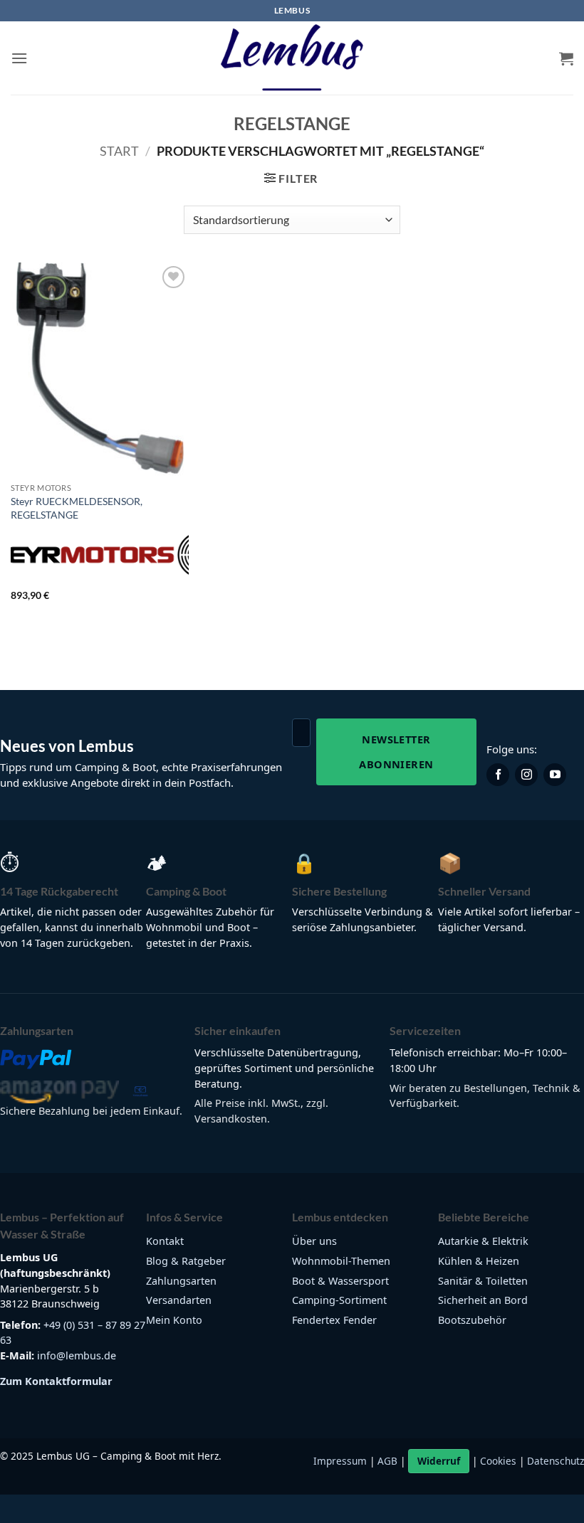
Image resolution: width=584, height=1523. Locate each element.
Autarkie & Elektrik (483, 1241)
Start (119, 151)
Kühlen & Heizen (478, 1261)
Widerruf (438, 1461)
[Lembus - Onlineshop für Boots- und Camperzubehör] (292, 58)
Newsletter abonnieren (396, 751)
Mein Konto (174, 1320)
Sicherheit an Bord (483, 1300)
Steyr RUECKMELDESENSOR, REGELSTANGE (76, 508)
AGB (387, 1461)
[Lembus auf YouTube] (554, 774)
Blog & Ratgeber (186, 1261)
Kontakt (165, 1241)
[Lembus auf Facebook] (497, 774)
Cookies (498, 1461)
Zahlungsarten (181, 1281)
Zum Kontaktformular (56, 1381)
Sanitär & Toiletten (483, 1281)
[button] (19, 58)
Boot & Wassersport (340, 1281)
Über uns (314, 1241)
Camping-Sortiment (339, 1300)
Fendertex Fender (334, 1320)
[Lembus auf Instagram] (526, 774)
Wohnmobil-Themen (341, 1261)
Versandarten (179, 1300)
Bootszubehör (472, 1320)
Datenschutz (555, 1461)
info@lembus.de (76, 1355)
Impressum (340, 1461)
